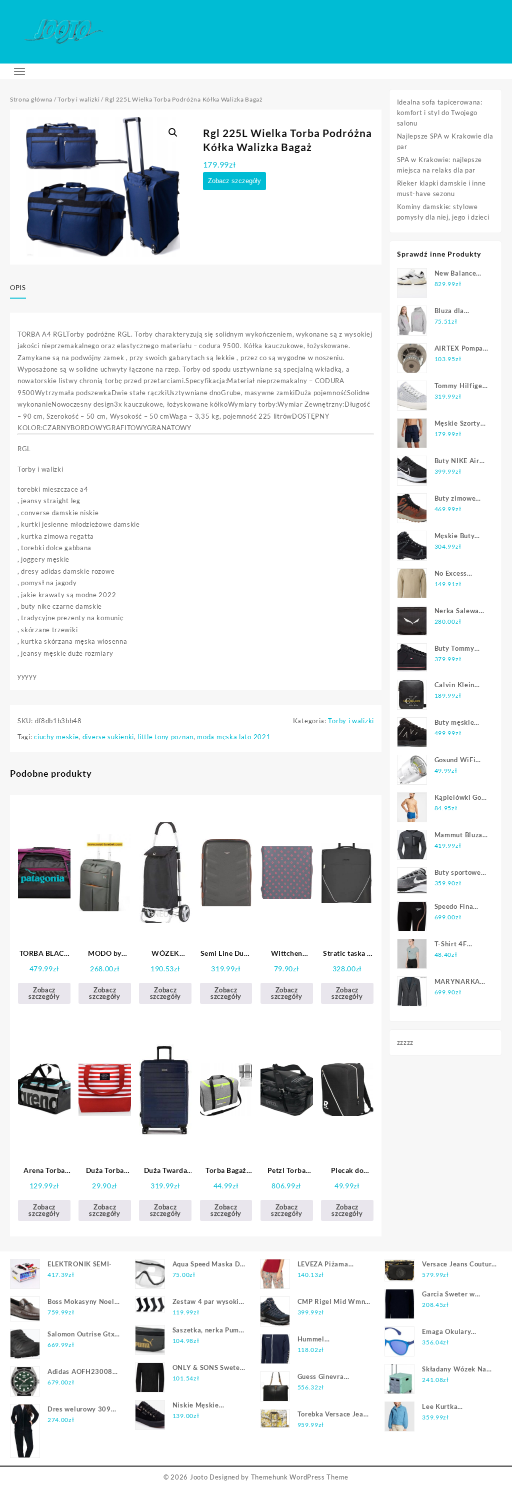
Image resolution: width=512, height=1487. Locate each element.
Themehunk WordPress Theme (300, 1477)
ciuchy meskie (56, 737)
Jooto (199, 1477)
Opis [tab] (18, 288)
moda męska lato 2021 (233, 737)
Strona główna (31, 99)
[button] (173, 133)
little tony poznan (166, 737)
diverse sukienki (108, 737)
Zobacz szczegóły (234, 181)
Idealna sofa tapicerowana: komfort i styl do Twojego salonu (439, 112)
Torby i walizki (79, 99)
